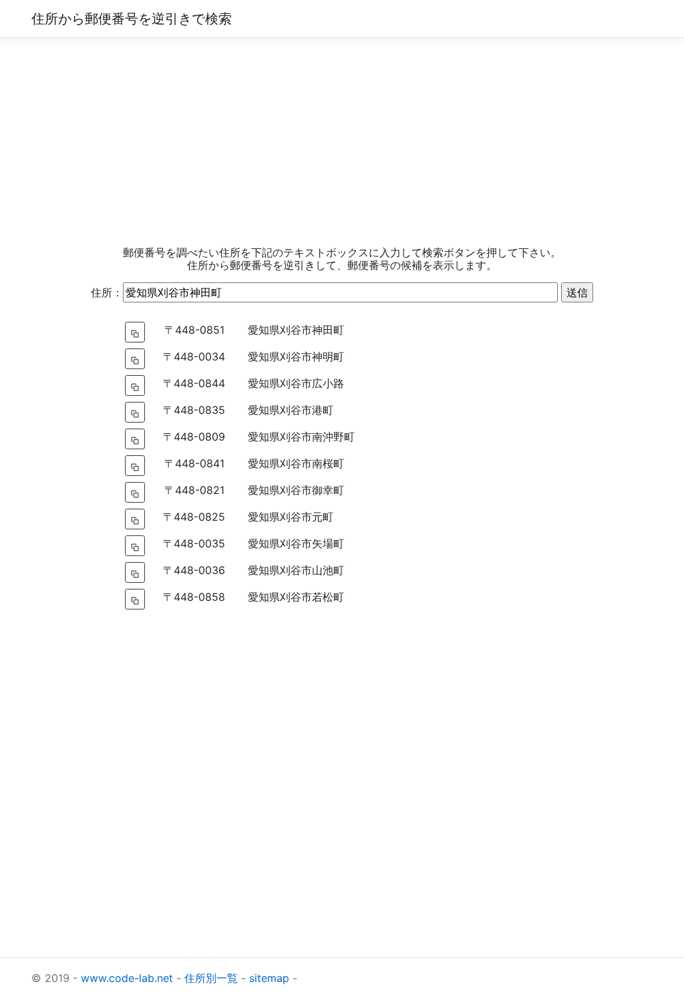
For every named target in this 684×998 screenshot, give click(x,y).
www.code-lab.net (127, 978)
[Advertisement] (342, 142)
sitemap (269, 978)
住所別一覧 (211, 978)
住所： (107, 292)
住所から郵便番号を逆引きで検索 (131, 19)
